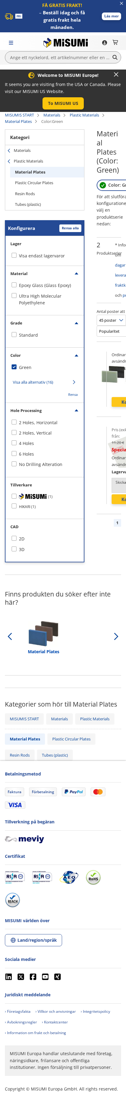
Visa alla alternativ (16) (33, 382)
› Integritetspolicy (95, 1011)
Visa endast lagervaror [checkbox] (42, 256)
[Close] (116, 74)
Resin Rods (25, 193)
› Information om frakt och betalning (35, 1032)
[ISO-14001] (42, 877)
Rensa (73, 394)
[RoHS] (93, 877)
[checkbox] (44, 285)
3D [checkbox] (21, 549)
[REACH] (12, 900)
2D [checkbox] (21, 539)
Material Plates (18, 121)
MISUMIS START (19, 115)
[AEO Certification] (68, 877)
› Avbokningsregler (21, 1022)
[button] (111, 16)
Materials (51, 115)
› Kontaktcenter (55, 1022)
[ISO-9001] (15, 877)
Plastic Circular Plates (34, 182)
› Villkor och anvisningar (55, 1011)
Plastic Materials (84, 115)
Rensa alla (70, 228)
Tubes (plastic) (28, 204)
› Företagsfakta (18, 1011)
